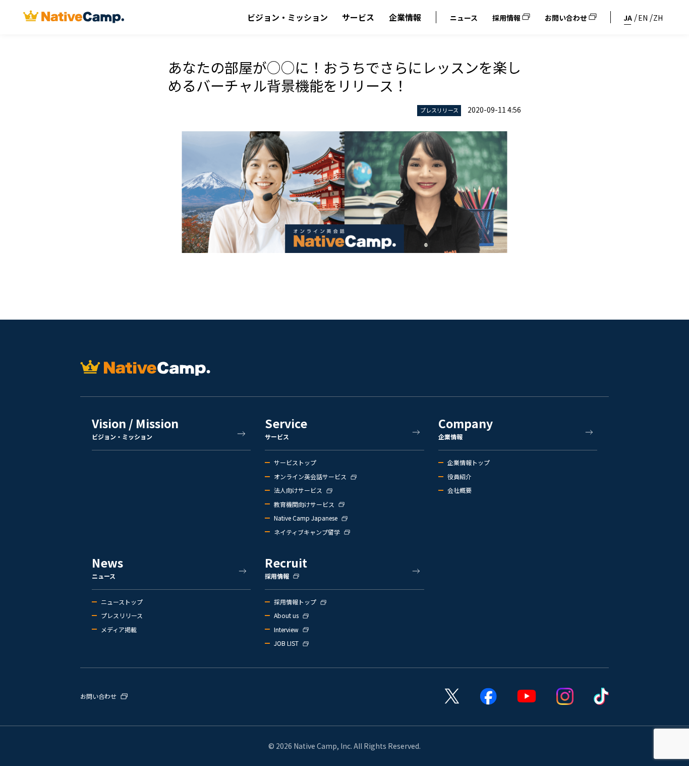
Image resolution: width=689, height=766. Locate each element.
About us (286, 615)
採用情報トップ (295, 601)
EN (643, 18)
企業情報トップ (468, 462)
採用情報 (507, 18)
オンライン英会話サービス (310, 476)
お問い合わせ (567, 18)
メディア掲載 (119, 629)
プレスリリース (122, 615)
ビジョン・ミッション (287, 17)
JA (627, 18)
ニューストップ (122, 601)
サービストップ (295, 462)
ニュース (464, 18)
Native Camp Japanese (305, 518)
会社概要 (459, 490)
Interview (286, 629)
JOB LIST (286, 643)
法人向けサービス (298, 490)
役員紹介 (459, 476)
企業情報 (405, 17)
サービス (358, 17)
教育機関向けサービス (304, 504)
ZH (658, 18)
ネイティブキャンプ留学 (307, 532)
